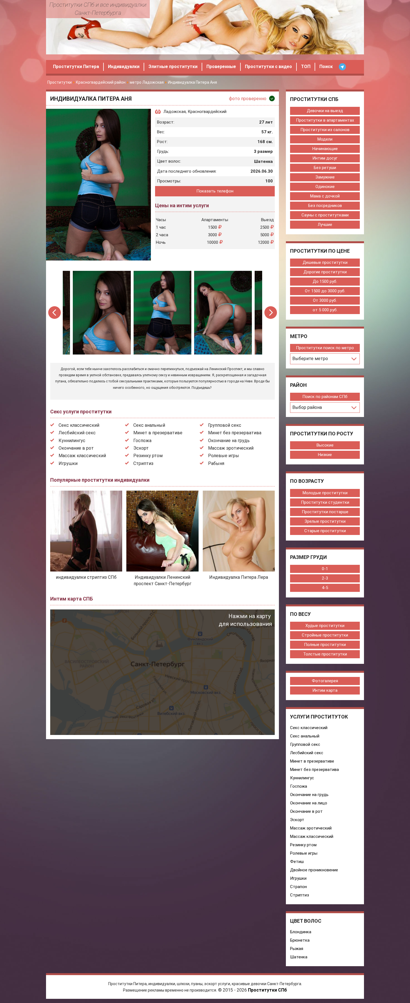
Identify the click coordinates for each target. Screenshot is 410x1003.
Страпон (298, 886)
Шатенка (298, 956)
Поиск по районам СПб (325, 396)
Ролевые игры (223, 455)
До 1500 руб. (325, 281)
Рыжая (296, 948)
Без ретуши (325, 167)
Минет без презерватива (234, 432)
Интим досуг (324, 158)
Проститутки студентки (325, 502)
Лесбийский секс (77, 432)
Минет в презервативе (157, 432)
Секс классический (79, 425)
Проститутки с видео (268, 66)
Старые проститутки (325, 530)
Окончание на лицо (308, 803)
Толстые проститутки (325, 654)
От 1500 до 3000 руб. (325, 290)
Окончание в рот (76, 448)
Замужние (325, 177)
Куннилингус (72, 440)
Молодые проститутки (325, 492)
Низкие (325, 454)
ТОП (305, 66)
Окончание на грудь (229, 440)
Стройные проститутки (325, 635)
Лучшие (325, 224)
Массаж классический (82, 455)
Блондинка (300, 931)
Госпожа (142, 440)
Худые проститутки (324, 625)
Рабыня (216, 463)
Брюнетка (300, 940)
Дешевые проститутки (325, 262)
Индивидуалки (123, 66)
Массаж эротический (231, 448)
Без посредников (325, 205)
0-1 (325, 568)
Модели (324, 139)
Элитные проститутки (172, 66)
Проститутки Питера (76, 66)
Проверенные (221, 66)
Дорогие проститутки (325, 271)
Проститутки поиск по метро (325, 347)
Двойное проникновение (314, 869)
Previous (55, 312)
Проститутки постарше (325, 511)
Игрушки (68, 463)
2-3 (325, 578)
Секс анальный (149, 425)
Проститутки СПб (267, 990)
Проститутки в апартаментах (325, 120)
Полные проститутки (325, 644)
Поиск (326, 66)
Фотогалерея (325, 680)
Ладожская (174, 111)
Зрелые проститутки (325, 521)
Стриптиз (143, 463)
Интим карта (324, 690)
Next (270, 312)
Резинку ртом (148, 455)
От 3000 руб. (325, 300)
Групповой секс (224, 425)
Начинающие (325, 148)
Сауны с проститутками (325, 215)
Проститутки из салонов (324, 129)
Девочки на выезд (325, 110)
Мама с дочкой (325, 196)
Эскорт (141, 448)
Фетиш (297, 861)
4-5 (325, 587)
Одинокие (325, 186)
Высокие (325, 445)
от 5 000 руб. (325, 309)
